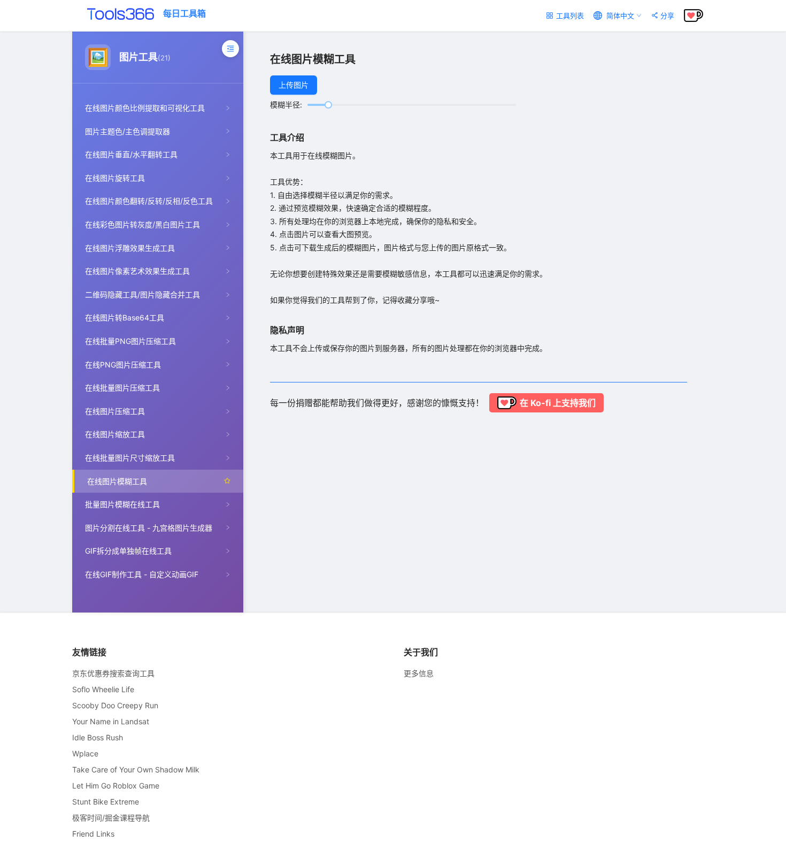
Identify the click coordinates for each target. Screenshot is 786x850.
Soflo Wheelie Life (103, 689)
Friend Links (93, 833)
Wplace (85, 753)
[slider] (328, 105)
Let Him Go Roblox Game (115, 785)
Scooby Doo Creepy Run (115, 705)
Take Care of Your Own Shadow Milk (135, 769)
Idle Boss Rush (97, 737)
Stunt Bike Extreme (105, 801)
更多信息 (419, 673)
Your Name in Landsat (110, 721)
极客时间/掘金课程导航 (111, 817)
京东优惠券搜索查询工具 (113, 673)
